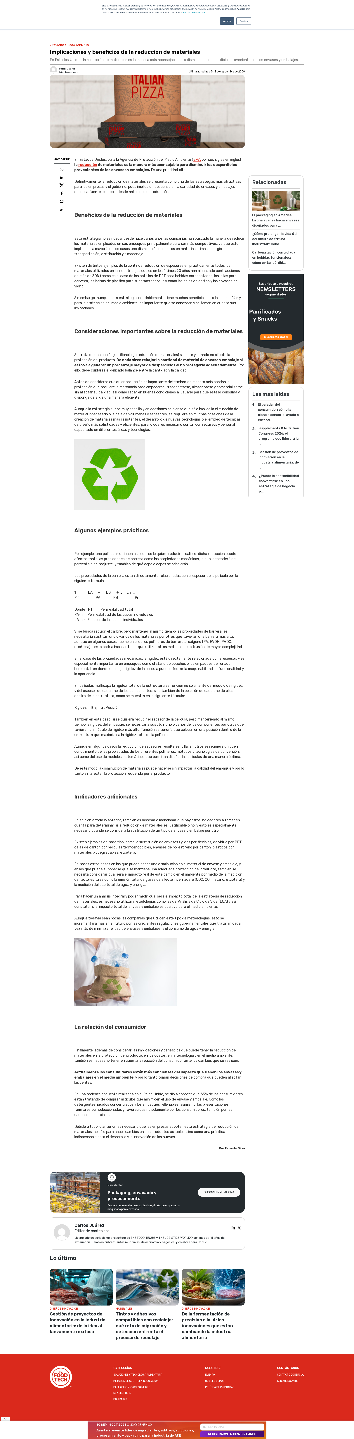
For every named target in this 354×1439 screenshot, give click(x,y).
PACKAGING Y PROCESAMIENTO (131, 1387)
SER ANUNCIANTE (287, 1381)
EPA (197, 159)
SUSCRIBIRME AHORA (219, 1192)
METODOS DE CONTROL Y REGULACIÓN (135, 1381)
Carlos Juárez (67, 68)
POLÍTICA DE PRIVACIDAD (219, 1387)
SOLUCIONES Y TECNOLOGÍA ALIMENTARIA (137, 1374)
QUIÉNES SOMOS (214, 1381)
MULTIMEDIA (120, 1399)
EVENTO (210, 1374)
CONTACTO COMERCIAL (290, 1374)
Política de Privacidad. (194, 12)
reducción (87, 164)
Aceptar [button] (227, 20)
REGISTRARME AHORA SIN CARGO (232, 1434)
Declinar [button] (244, 20)
